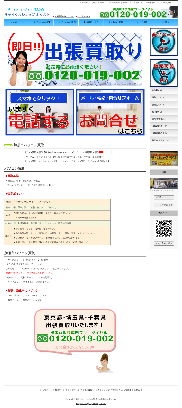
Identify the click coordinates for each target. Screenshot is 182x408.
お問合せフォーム (160, 140)
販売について (158, 104)
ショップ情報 (140, 22)
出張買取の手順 (159, 133)
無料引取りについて (64, 16)
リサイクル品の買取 (41, 22)
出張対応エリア (91, 22)
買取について (158, 97)
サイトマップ (83, 16)
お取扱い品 (157, 90)
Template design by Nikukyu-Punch (91, 403)
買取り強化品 (158, 119)
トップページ (16, 22)
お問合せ (165, 22)
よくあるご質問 (115, 22)
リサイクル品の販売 (66, 22)
